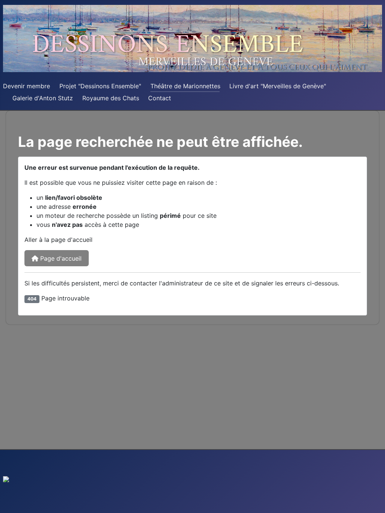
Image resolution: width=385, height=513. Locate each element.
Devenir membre (26, 86)
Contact (159, 98)
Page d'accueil (60, 258)
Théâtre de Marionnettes (185, 86)
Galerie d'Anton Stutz (42, 98)
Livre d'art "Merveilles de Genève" (277, 86)
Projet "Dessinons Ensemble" (100, 86)
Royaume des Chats (110, 98)
